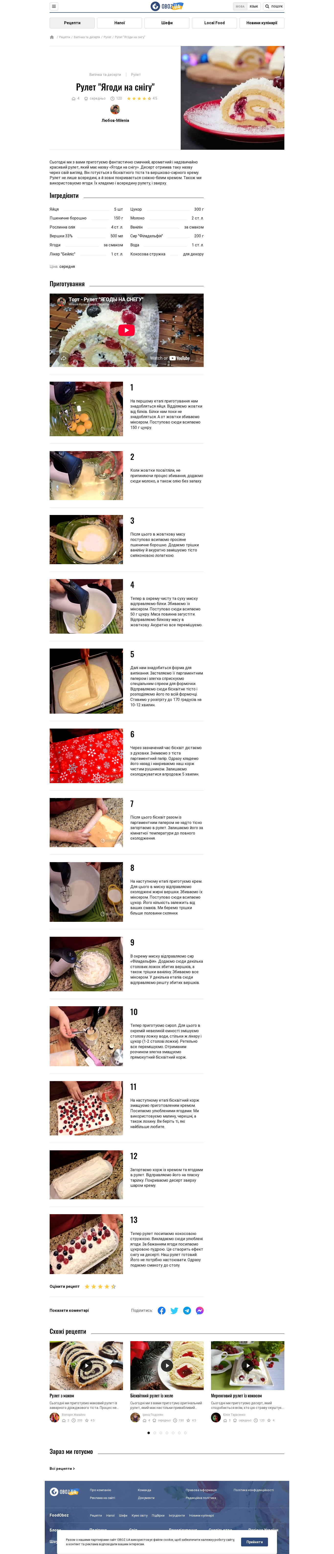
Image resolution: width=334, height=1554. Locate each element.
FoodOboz (59, 1515)
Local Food (214, 23)
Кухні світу (139, 1515)
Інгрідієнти (177, 1515)
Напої (119, 23)
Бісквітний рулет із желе (151, 1395)
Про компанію (100, 1490)
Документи (146, 1498)
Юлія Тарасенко (234, 1415)
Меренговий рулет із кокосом (236, 1395)
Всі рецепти (61, 1468)
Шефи (167, 23)
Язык (254, 6)
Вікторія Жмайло (73, 1415)
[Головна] (51, 37)
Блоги (55, 1530)
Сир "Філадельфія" (146, 236)
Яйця (54, 209)
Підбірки (158, 1515)
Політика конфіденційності (254, 1490)
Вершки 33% (61, 236)
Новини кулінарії (261, 23)
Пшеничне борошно (68, 218)
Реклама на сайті (102, 1498)
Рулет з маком (62, 1395)
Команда (144, 1490)
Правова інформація (201, 1490)
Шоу (54, 1541)
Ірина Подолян (153, 1415)
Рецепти (72, 23)
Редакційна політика (201, 1498)
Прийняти (254, 1542)
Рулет (107, 37)
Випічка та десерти (87, 37)
